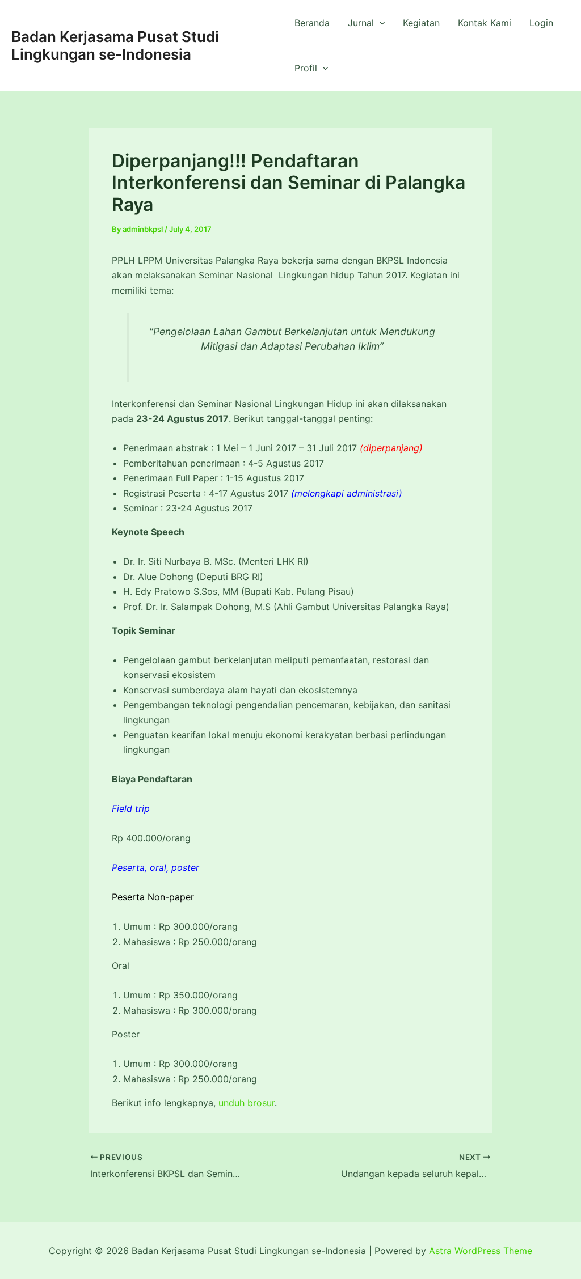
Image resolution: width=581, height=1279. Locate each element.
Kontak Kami (484, 22)
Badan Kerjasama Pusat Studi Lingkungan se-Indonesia (115, 45)
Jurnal (361, 22)
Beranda (312, 22)
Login (541, 22)
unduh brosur (246, 1102)
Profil (305, 68)
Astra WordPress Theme (480, 1250)
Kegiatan (421, 22)
